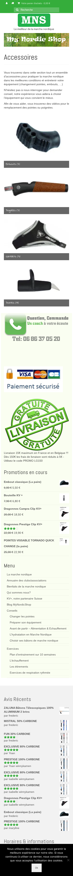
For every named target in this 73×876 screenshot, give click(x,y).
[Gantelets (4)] (36, 235)
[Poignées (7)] (36, 188)
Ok (36, 867)
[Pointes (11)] (36, 281)
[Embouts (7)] (36, 136)
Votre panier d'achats (35, 3)
